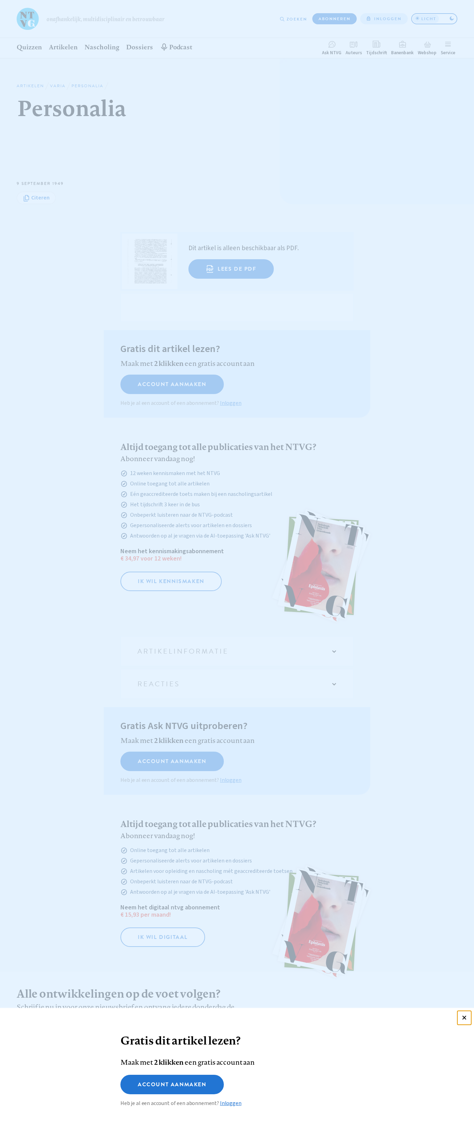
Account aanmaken (172, 1084)
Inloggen (231, 1103)
